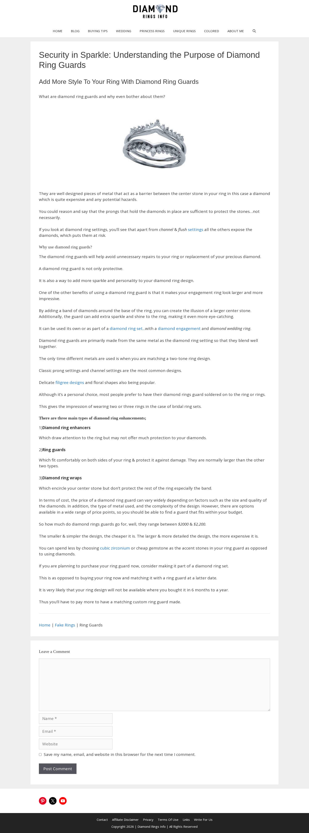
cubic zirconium (115, 548)
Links (186, 819)
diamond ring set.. (127, 328)
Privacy (148, 819)
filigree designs (69, 382)
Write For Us (203, 819)
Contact (102, 819)
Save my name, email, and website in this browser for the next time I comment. (119, 754)
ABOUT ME (235, 31)
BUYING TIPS (98, 31)
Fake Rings (65, 625)
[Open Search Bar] (254, 31)
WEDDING (123, 31)
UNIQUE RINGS (184, 31)
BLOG (75, 31)
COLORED (211, 31)
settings (196, 229)
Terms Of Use (168, 819)
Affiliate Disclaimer (125, 819)
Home (45, 625)
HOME (57, 31)
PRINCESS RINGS (152, 31)
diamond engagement (180, 328)
